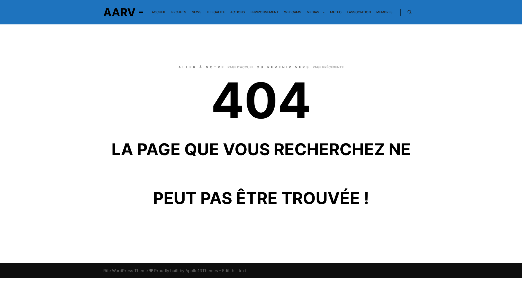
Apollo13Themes (201, 270)
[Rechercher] (410, 12)
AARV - (123, 12)
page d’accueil (241, 67)
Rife (107, 270)
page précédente (328, 67)
